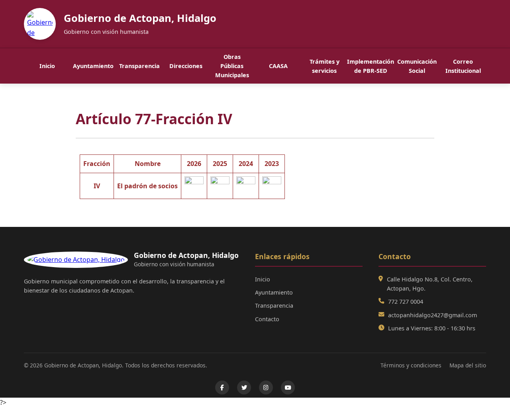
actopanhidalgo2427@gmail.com (432, 315)
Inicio (47, 66)
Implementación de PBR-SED (370, 66)
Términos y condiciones (411, 365)
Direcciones (185, 66)
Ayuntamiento (93, 66)
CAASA (278, 66)
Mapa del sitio (467, 365)
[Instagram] (266, 387)
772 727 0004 (405, 301)
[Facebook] (222, 387)
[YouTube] (288, 387)
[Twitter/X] (244, 387)
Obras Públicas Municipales (232, 66)
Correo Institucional (463, 66)
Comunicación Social (417, 66)
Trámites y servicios (324, 66)
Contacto (267, 319)
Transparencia (139, 66)
